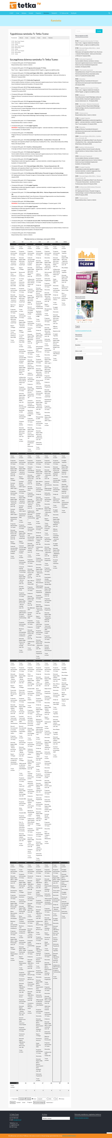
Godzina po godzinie (80, 330)
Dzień (23, 1102)
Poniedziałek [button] (14, 37)
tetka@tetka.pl (17, 1119)
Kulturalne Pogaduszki (85, 59)
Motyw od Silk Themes (69, 1136)
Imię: (76, 339)
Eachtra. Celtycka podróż (86, 147)
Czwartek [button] (33, 37)
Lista (34, 1099)
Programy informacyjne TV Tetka (88, 41)
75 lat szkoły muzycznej (86, 70)
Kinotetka (82, 79)
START (11, 13)
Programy (38, 13)
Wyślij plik (73, 13)
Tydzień (18, 1102)
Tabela (27, 1099)
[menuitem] (11, 13)
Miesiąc (13, 1102)
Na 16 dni (88, 330)
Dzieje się (82, 95)
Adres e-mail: (78, 351)
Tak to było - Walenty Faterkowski (89, 104)
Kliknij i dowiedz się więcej (81, 1118)
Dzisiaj (21, 1098)
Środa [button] (26, 37)
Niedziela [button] (51, 37)
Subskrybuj (49, 1102)
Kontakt (31, 13)
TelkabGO (54, 13)
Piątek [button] (38, 37)
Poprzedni (15, 1098)
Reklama (24, 13)
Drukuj (61, 1099)
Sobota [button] (44, 37)
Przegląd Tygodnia (84, 118)
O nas (17, 13)
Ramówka (46, 13)
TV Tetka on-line (64, 13)
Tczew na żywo (83, 113)
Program (29, 1102)
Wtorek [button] (21, 37)
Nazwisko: (78, 345)
